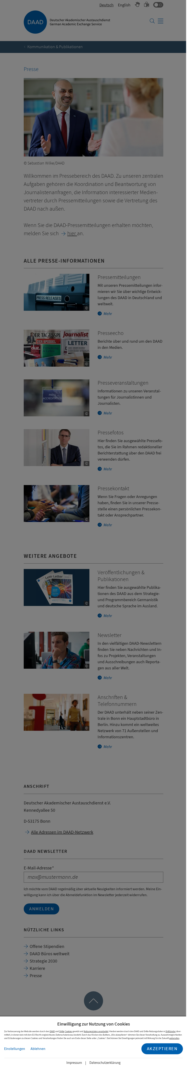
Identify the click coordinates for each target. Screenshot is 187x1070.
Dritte (61, 1031)
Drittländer (171, 1031)
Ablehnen (38, 1049)
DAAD (52, 1031)
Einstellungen (14, 1049)
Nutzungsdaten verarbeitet (96, 1031)
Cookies (68, 1031)
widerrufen (174, 1038)
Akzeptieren (162, 1049)
